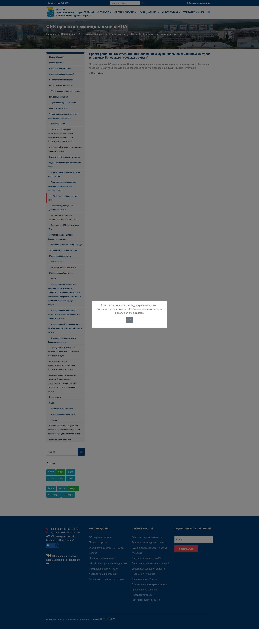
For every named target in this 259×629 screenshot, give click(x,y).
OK (129, 320)
